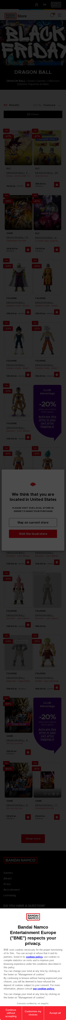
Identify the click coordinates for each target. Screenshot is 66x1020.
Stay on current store (33, 522)
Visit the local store (33, 534)
